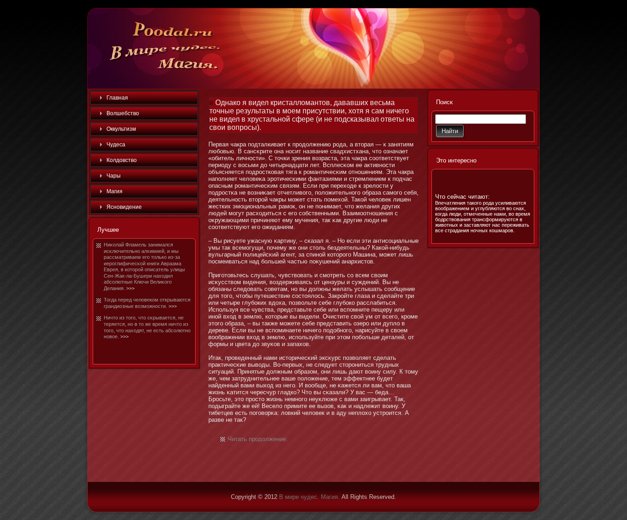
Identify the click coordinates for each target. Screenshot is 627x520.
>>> (130, 288)
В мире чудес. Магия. (309, 496)
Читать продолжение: (258, 439)
